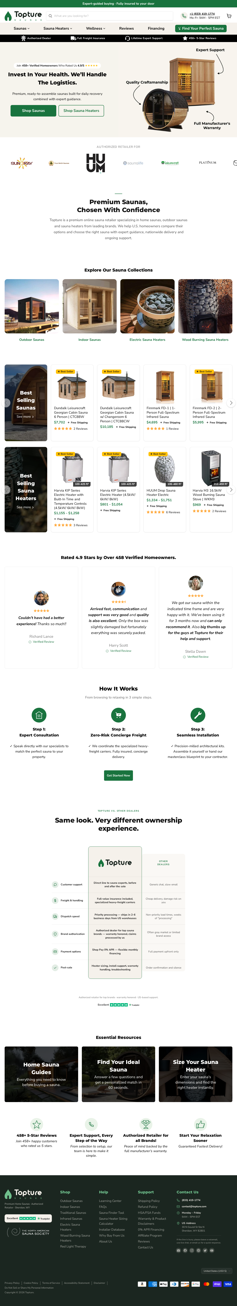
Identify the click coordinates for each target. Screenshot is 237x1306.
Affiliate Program (150, 1235)
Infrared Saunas (71, 1219)
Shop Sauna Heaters (81, 110)
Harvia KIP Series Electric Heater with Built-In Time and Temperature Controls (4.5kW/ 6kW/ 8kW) (70, 499)
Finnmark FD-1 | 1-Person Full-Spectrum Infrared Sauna (163, 412)
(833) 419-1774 (191, 1200)
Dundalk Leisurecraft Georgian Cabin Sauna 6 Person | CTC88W (71, 412)
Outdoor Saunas (71, 1201)
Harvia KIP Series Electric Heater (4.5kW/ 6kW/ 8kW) (117, 494)
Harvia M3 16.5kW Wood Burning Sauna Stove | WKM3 (209, 494)
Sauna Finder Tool (111, 1213)
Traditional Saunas (73, 1213)
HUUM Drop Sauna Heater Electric (161, 492)
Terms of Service (51, 1283)
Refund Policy (147, 1207)
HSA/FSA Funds (149, 1213)
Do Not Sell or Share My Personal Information (29, 1288)
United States (215, 1270)
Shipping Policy (149, 1201)
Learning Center (110, 1201)
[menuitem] (201, 28)
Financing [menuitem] (156, 28)
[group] (118, 163)
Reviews (144, 1241)
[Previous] (5, 402)
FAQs (103, 1207)
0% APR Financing (151, 1229)
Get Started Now (118, 775)
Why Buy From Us (111, 1235)
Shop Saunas (33, 110)
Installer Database (112, 1229)
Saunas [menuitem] (20, 28)
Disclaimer (99, 1283)
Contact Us (145, 1247)
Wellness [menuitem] (94, 28)
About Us (105, 1241)
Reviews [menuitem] (126, 28)
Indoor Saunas (70, 1207)
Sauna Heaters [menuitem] (56, 28)
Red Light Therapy (73, 1246)
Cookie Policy (31, 1283)
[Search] (50, 16)
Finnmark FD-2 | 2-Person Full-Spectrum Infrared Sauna (209, 412)
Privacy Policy (12, 1283)
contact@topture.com (194, 1206)
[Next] (231, 402)
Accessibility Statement (77, 1283)
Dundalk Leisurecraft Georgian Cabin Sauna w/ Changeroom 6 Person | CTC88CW (117, 414)
